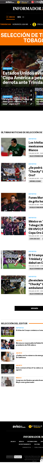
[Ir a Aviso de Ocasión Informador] (10, 1)
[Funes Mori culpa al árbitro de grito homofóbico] (13, 202)
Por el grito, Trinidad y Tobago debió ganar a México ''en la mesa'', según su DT (16, 102)
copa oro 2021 (35, 239)
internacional (32, 441)
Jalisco (19, 340)
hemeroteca (26, 447)
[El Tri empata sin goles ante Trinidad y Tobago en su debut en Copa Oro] (13, 259)
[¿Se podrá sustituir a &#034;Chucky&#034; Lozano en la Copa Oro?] (13, 172)
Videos (12, 17)
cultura (37, 444)
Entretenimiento (25, 444)
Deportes (20, 328)
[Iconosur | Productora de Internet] (10, 456)
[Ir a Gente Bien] (34, 1)
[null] (7, 332)
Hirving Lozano (35, 181)
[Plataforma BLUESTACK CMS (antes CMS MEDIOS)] (18, 456)
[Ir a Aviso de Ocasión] (19, 425)
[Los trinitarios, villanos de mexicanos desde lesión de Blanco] (13, 147)
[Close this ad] (41, 460)
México (19, 378)
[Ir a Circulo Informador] (21, 1)
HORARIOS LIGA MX (20, 24)
